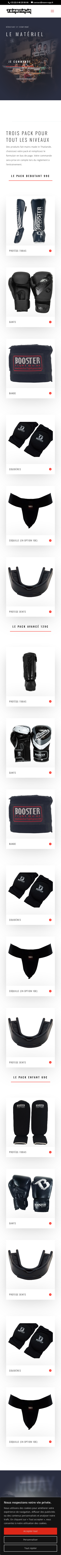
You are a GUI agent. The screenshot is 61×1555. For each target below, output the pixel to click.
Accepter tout (30, 1531)
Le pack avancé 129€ (31, 626)
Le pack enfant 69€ (30, 1077)
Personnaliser (30, 1539)
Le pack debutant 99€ (30, 176)
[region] (30, 1526)
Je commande (20, 61)
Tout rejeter (30, 1548)
